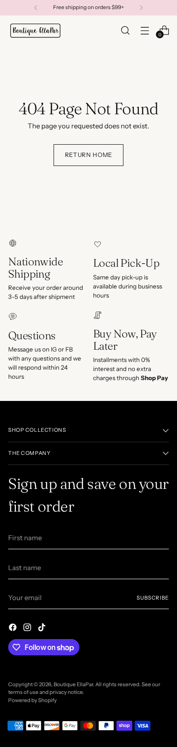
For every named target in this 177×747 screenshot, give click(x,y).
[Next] (141, 7)
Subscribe (153, 598)
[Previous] (36, 7)
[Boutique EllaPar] (35, 30)
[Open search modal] (125, 30)
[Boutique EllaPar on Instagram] (28, 629)
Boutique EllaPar (73, 684)
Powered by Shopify (32, 700)
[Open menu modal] (144, 30)
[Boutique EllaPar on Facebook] (13, 629)
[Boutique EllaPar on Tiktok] (42, 629)
